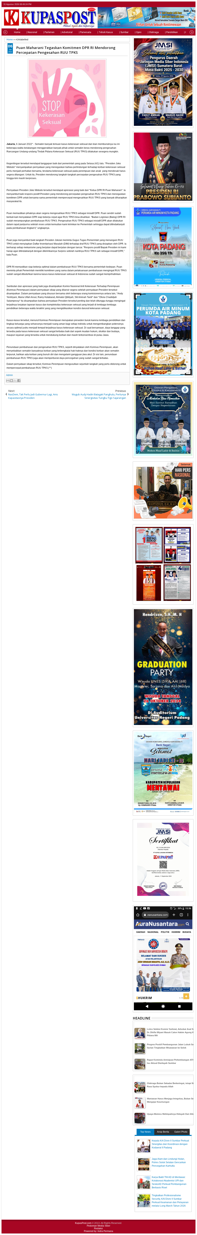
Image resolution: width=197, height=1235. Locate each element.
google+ (186, 4)
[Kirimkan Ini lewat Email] (8, 380)
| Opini (138, 32)
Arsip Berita (163, 1131)
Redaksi (98, 1228)
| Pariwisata (85, 32)
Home (17, 32)
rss (191, 4)
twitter (176, 4)
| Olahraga (153, 32)
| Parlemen (48, 32)
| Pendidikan (171, 32)
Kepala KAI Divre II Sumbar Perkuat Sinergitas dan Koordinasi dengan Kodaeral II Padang (170, 1144)
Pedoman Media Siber (98, 1225)
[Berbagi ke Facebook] (19, 380)
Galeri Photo (180, 1131)
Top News (145, 1131)
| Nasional (32, 32)
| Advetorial (67, 32)
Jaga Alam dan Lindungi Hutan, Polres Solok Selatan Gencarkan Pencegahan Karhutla (169, 1162)
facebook (181, 4)
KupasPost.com (83, 1223)
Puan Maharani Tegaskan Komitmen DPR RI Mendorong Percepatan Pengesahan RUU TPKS (65, 50)
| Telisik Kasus (105, 32)
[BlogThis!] (11, 380)
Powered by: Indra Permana (98, 1231)
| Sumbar (124, 32)
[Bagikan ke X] (15, 380)
